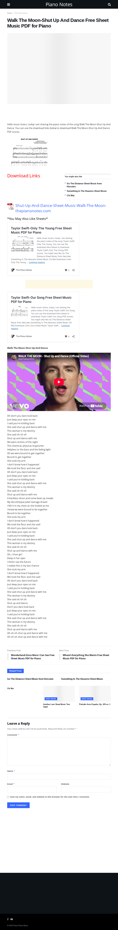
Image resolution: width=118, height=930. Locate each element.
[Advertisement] (59, 112)
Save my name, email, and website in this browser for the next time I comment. (50, 796)
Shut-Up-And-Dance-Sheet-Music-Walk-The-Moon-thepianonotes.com (60, 208)
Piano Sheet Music (21, 925)
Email (11, 784)
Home (9, 13)
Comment (13, 734)
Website (65, 784)
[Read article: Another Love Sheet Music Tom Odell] (59, 694)
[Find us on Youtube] (12, 919)
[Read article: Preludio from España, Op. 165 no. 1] (95, 694)
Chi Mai (70, 195)
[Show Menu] (8, 4)
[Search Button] (109, 4)
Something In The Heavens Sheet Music (87, 191)
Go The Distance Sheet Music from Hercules (30, 679)
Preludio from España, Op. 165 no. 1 (94, 704)
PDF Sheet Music (21, 13)
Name (11, 771)
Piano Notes (59, 4)
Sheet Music (51, 699)
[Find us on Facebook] (7, 919)
